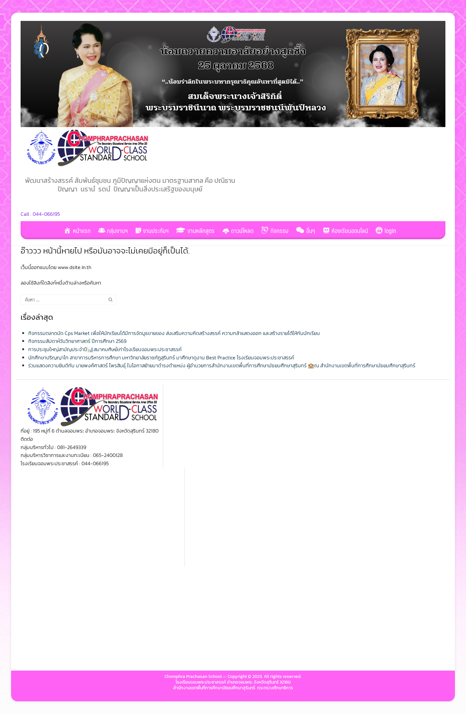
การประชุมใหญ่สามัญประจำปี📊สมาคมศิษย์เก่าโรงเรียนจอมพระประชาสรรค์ (105, 349)
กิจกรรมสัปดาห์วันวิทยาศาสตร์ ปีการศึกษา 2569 (77, 341)
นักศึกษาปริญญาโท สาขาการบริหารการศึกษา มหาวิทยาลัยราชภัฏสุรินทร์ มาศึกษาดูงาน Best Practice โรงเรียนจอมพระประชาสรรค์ (161, 357)
